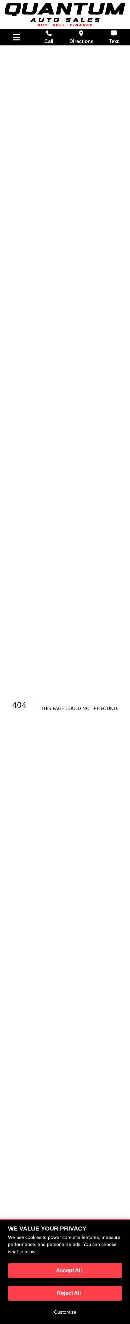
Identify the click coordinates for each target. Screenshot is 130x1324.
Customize (65, 1312)
